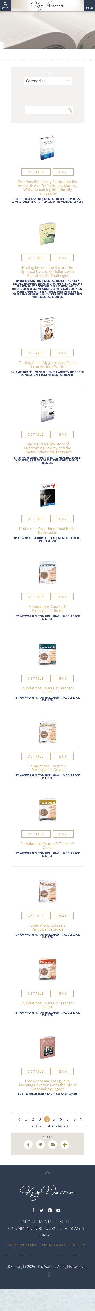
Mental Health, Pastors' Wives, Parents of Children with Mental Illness (47, 200)
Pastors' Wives (66, 1094)
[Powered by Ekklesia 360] (49, 1274)
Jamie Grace (23, 372)
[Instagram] (50, 1210)
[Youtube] (58, 1210)
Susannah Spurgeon (37, 1094)
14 (59, 1126)
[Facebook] (33, 1210)
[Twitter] (41, 1210)
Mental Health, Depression (60, 539)
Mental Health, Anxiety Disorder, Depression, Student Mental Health (52, 373)
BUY (63, 172)
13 (51, 1126)
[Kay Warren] (47, 6)
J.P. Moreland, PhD (30, 457)
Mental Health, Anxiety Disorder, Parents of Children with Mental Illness (48, 460)
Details (36, 172)
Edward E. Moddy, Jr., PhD (36, 538)
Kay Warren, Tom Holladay (39, 616)
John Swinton (30, 281)
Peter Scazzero (30, 199)
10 (36, 1126)
